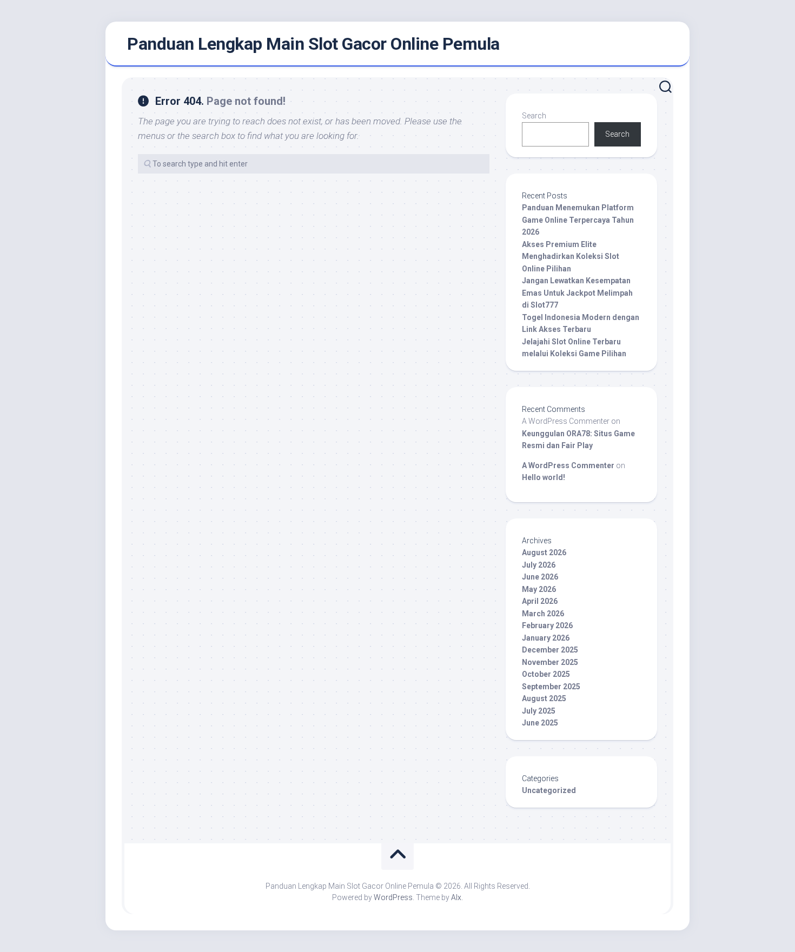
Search (534, 115)
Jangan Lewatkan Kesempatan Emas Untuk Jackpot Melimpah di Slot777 (577, 292)
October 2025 (546, 674)
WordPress (393, 897)
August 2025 (544, 698)
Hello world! (543, 477)
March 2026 (543, 613)
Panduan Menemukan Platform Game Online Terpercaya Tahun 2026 (578, 219)
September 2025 (551, 686)
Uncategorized (549, 790)
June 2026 (540, 576)
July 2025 (538, 711)
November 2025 (550, 662)
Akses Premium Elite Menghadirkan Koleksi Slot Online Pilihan (570, 256)
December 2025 (550, 649)
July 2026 (538, 565)
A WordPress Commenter (568, 465)
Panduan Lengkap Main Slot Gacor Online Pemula (313, 44)
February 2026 (547, 625)
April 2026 (540, 601)
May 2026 (539, 589)
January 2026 (545, 638)
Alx (456, 897)
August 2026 (544, 552)
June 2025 (540, 722)
